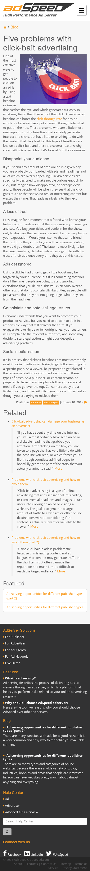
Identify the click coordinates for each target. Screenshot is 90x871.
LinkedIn (36, 854)
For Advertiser (15, 643)
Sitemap (65, 864)
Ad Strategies (51, 402)
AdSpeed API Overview (21, 812)
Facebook (14, 854)
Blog (14, 27)
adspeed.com (39, 860)
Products (32, 864)
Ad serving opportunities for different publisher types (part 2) (43, 729)
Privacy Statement (74, 868)
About (18, 864)
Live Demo (13, 663)
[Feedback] (85, 402)
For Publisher (14, 637)
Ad (7, 799)
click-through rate (49, 119)
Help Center (13, 792)
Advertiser (12, 805)
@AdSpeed (60, 854)
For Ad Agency (15, 650)
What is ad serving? (20, 678)
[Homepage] (5, 27)
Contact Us (48, 864)
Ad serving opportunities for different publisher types (44, 607)
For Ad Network (16, 656)
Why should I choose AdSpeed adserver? (36, 703)
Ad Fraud (36, 402)
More (58, 468)
